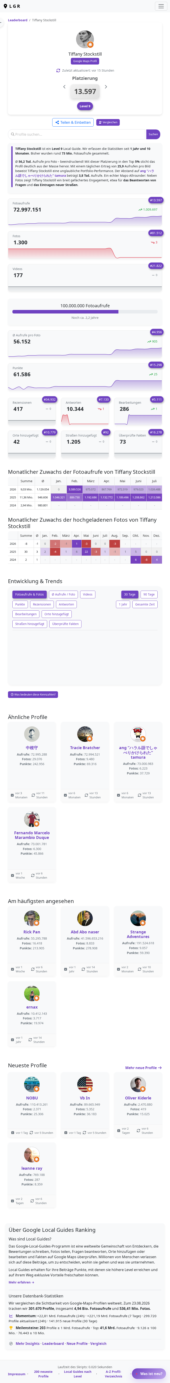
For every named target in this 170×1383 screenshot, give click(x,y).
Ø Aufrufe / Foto (63, 594)
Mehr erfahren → (21, 1282)
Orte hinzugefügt (56, 614)
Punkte (20, 604)
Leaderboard (17, 20)
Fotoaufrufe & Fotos (29, 594)
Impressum (16, 1374)
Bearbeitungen (26, 614)
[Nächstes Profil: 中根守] (106, 87)
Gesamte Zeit (145, 604)
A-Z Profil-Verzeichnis (113, 1373)
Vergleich (98, 1343)
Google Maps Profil (85, 61)
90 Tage (149, 594)
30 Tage (129, 594)
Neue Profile (77, 1343)
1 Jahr (123, 604)
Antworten (66, 604)
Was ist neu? (150, 1373)
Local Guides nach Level (77, 1373)
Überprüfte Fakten (65, 624)
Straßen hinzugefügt (29, 624)
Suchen (153, 134)
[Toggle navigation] (161, 6)
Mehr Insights (28, 1343)
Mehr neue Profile (141, 1067)
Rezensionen (42, 604)
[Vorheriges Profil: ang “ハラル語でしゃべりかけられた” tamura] (64, 87)
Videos (88, 594)
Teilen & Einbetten (75, 122)
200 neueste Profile (43, 1373)
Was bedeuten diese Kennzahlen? (35, 694)
